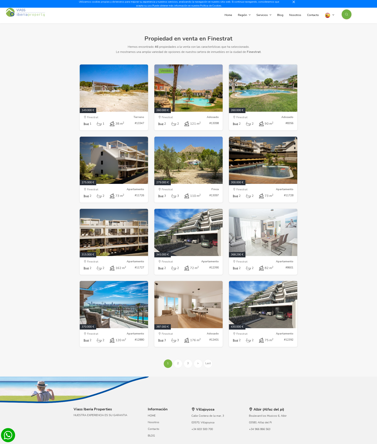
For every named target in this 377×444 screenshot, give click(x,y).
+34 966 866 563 (259, 429)
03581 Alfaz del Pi (260, 422)
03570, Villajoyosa (202, 422)
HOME (152, 415)
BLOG (151, 436)
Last (208, 363)
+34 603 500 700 (202, 429)
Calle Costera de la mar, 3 (207, 416)
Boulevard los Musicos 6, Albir (268, 416)
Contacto (153, 429)
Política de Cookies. (211, 5)
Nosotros (153, 422)
